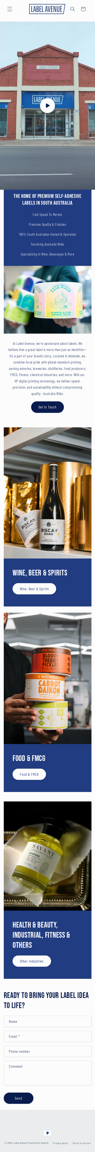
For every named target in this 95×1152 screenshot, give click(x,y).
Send (18, 1098)
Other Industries (32, 961)
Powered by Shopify (38, 1143)
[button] (9, 9)
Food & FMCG (29, 774)
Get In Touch (47, 407)
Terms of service (82, 1143)
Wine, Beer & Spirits (34, 588)
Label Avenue (20, 1143)
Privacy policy (60, 1143)
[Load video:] (47, 106)
